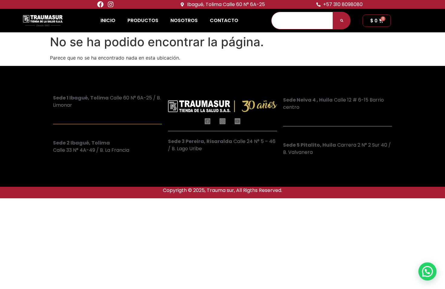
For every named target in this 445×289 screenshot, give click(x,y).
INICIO (108, 20)
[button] (427, 271)
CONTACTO (224, 20)
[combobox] (302, 20)
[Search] (342, 20)
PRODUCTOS (142, 20)
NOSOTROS (184, 20)
